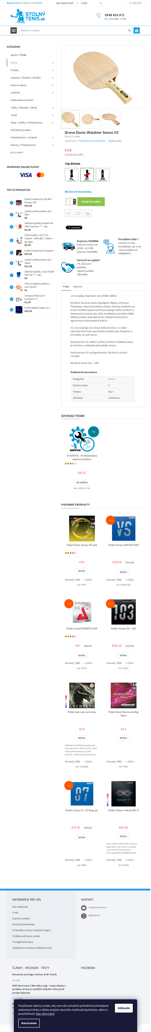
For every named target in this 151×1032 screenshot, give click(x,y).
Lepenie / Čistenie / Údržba (26, 78)
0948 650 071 (94, 915)
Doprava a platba (21, 918)
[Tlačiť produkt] (68, 213)
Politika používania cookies (26, 936)
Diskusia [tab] (77, 286)
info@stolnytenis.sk (97, 907)
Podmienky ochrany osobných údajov (31, 930)
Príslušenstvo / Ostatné (24, 137)
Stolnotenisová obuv (22, 100)
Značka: (115, 141)
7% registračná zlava (22, 942)
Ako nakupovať (65, 3)
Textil (14, 115)
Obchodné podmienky (23, 924)
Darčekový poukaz (21, 130)
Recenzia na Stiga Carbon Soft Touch (34, 974)
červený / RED (72, 580)
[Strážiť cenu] (88, 213)
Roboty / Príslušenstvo (23, 145)
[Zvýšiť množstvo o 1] (74, 200)
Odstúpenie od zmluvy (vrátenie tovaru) (32, 948)
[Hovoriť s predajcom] (78, 213)
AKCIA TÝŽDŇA (19, 55)
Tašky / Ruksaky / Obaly (24, 108)
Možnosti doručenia (78, 192)
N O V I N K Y (17, 153)
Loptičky (15, 93)
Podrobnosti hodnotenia (91, 141)
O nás (84, 3)
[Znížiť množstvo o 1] (74, 203)
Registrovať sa (14, 3)
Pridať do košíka (91, 201)
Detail (81, 571)
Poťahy (15, 70)
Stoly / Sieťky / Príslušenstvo (27, 123)
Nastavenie (29, 1023)
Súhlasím (124, 1008)
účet (39, 3)
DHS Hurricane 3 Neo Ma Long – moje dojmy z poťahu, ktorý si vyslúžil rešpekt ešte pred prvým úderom (39, 989)
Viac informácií (45, 1014)
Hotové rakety (19, 85)
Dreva (14, 63)
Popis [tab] (66, 286)
